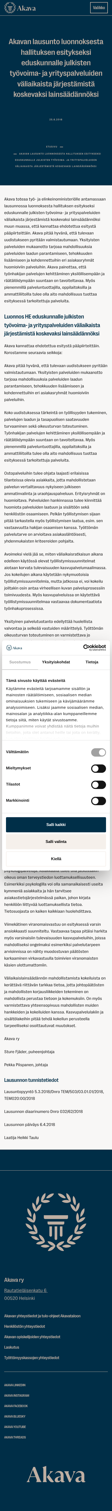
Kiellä (56, 859)
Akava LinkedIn (15, 1385)
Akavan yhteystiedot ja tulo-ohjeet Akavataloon (42, 1316)
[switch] (98, 767)
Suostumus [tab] (20, 662)
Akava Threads (15, 1437)
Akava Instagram (16, 1396)
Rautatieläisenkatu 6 (26, 1290)
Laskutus (11, 1347)
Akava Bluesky (15, 1417)
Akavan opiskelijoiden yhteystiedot (32, 1337)
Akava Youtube (15, 1427)
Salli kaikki (56, 824)
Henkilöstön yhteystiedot (24, 1326)
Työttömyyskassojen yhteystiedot (31, 1357)
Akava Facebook (16, 1406)
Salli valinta (56, 841)
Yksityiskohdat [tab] (56, 662)
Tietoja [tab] (92, 662)
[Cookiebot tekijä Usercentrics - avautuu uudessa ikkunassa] (83, 647)
